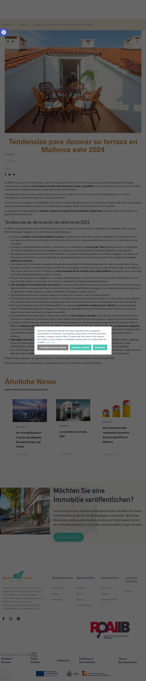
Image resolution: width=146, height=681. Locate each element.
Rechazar (100, 347)
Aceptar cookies (80, 347)
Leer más (50, 342)
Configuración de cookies (53, 347)
